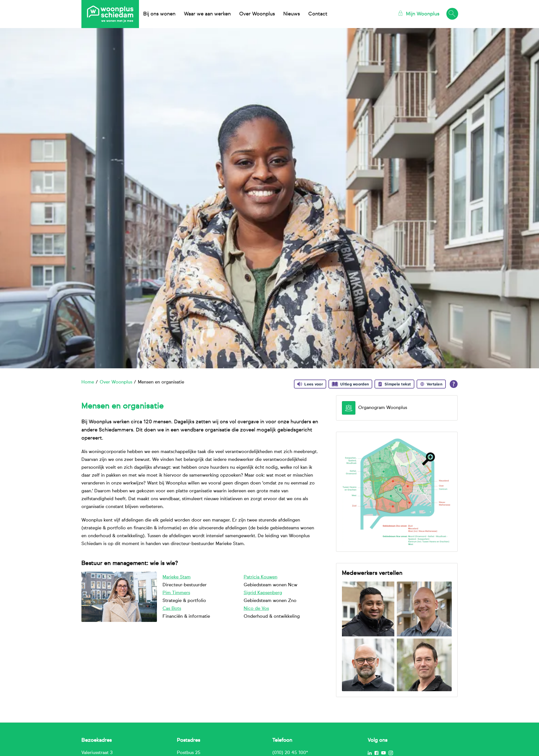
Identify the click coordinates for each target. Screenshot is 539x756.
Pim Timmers (176, 593)
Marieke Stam (177, 577)
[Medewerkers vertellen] (397, 636)
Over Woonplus (257, 14)
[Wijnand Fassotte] (119, 596)
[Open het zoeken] (452, 14)
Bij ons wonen (159, 14)
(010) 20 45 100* (290, 753)
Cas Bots (172, 608)
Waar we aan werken (207, 14)
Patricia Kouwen (260, 577)
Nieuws (291, 14)
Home (87, 382)
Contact (317, 14)
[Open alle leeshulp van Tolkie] (454, 384)
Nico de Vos (256, 608)
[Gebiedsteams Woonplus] (397, 492)
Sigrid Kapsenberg (263, 593)
